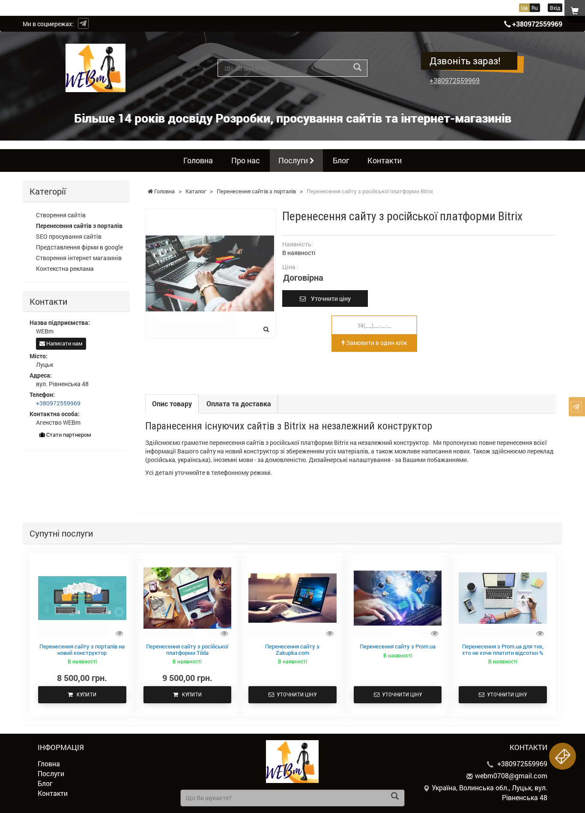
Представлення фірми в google (79, 247)
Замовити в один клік (376, 343)
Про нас (245, 160)
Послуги (294, 160)
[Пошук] (357, 67)
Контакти (384, 160)
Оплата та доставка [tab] (238, 403)
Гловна (49, 763)
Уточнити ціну (328, 298)
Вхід (555, 7)
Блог (341, 160)
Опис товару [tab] (172, 403)
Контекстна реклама (65, 268)
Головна (198, 160)
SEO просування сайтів (68, 236)
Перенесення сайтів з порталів (79, 226)
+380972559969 (537, 23)
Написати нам (64, 343)
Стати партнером (68, 434)
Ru (534, 7)
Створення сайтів (61, 215)
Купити (84, 694)
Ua (524, 7)
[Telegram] (83, 23)
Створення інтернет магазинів (79, 258)
